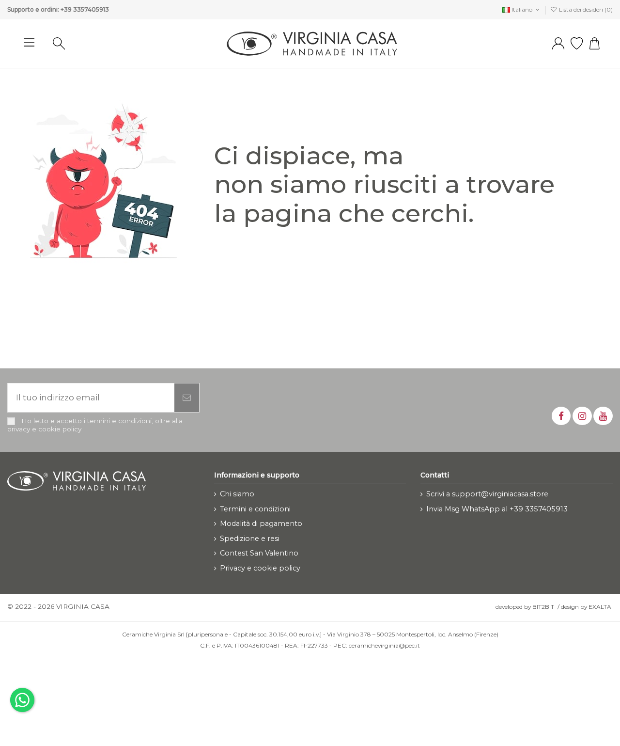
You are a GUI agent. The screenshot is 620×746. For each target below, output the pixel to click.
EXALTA (600, 606)
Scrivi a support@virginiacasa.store (487, 494)
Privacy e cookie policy (260, 568)
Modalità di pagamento (261, 523)
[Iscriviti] (186, 398)
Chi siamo (237, 494)
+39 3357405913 (85, 9)
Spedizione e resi (249, 538)
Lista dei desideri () (585, 9)
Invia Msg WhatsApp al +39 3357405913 (497, 509)
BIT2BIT (543, 606)
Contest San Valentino (259, 553)
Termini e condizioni (255, 509)
